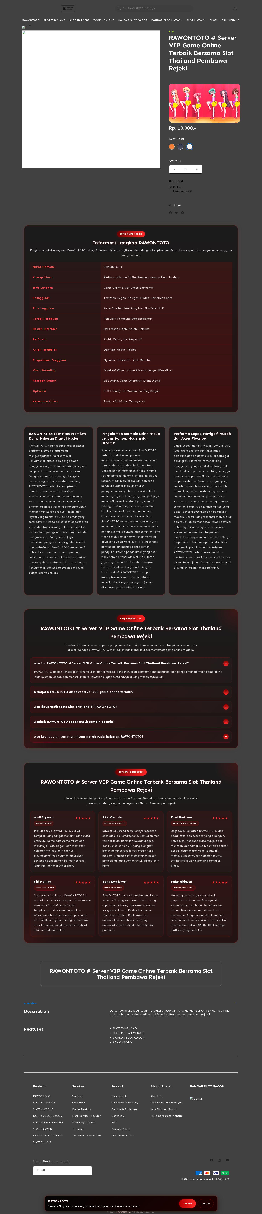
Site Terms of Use (122, 1135)
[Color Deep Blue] (180, 147)
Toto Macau (196, 1179)
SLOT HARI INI (43, 1109)
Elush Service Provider (86, 1115)
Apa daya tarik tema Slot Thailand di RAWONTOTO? (75, 707)
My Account (118, 1096)
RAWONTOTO (41, 1096)
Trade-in (77, 1129)
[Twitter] (177, 213)
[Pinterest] (183, 213)
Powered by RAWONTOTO (216, 1179)
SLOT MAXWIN (42, 1129)
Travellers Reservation (86, 1135)
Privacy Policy (120, 1129)
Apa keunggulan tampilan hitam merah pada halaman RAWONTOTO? (88, 736)
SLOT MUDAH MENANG (48, 1122)
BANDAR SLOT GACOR (47, 1115)
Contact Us (118, 1115)
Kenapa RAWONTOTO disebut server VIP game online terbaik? (84, 692)
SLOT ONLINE (42, 1142)
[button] (31, 20)
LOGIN (205, 1203)
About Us (156, 1096)
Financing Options (84, 1122)
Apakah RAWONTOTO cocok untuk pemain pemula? (74, 721)
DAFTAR (187, 1203)
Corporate (79, 1102)
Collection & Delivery (124, 1102)
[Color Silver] (189, 146)
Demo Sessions (81, 1109)
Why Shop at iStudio (164, 1109)
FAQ (114, 1122)
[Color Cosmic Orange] (172, 147)
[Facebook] (171, 213)
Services (77, 1096)
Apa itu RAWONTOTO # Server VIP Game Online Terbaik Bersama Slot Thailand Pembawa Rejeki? (111, 663)
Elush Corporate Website (167, 1115)
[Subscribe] (88, 1170)
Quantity (175, 160)
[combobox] (154, 8)
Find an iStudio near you (167, 1102)
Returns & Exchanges (124, 1109)
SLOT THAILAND (44, 1102)
